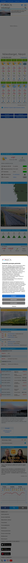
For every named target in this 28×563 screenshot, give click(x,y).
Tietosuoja (14, 306)
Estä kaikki (13, 303)
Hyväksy (13, 296)
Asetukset (13, 299)
